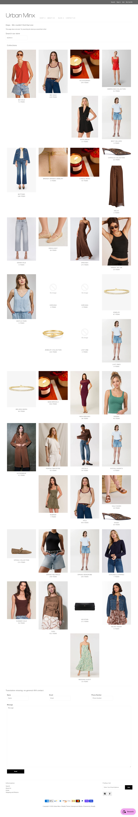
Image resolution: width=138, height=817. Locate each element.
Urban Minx (57, 806)
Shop (42, 18)
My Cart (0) (129, 2)
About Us (51, 18)
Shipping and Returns (12, 792)
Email (51, 695)
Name (9, 695)
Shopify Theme (65, 806)
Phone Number (96, 695)
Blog (60, 18)
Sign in (119, 2)
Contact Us (70, 18)
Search (8, 786)
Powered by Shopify (89, 806)
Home (7, 790)
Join (123, 2)
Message (10, 705)
